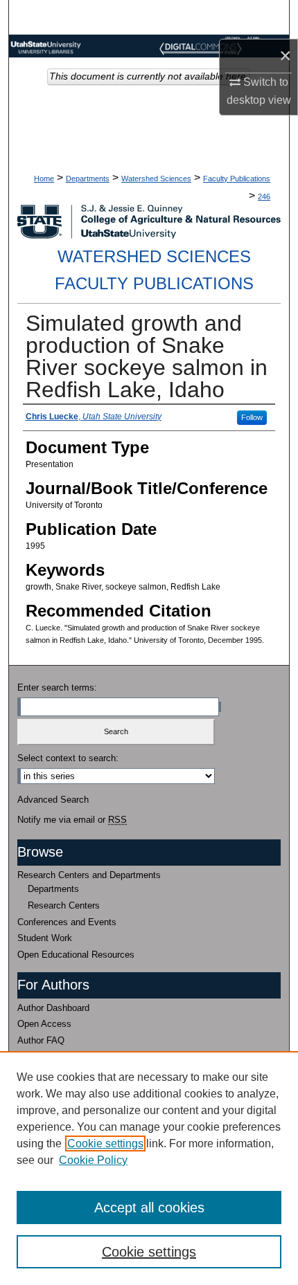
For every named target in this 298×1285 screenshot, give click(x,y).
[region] (149, 1168)
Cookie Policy (93, 1160)
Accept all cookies (149, 1207)
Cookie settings (105, 1143)
